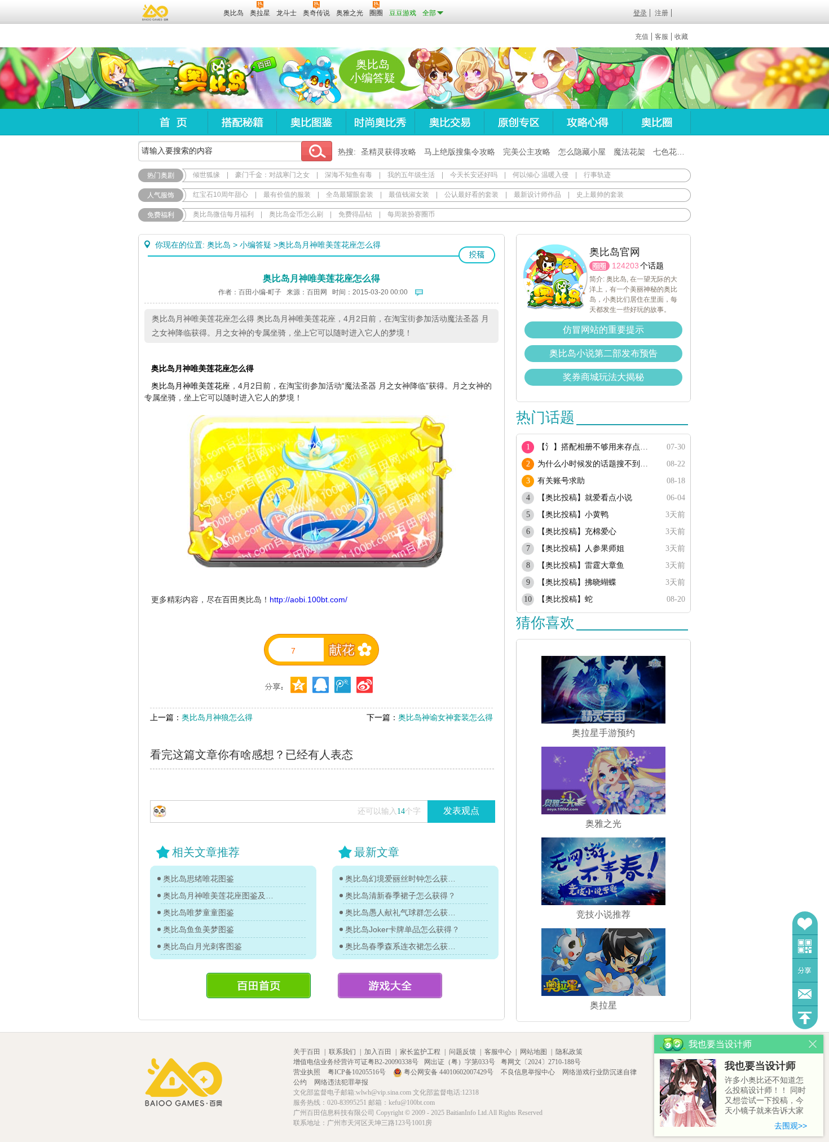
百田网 (198, 12)
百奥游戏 (155, 12)
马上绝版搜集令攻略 (459, 151)
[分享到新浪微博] (364, 685)
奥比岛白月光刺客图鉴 (202, 946)
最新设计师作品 (537, 195)
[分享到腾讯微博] (342, 685)
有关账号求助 (561, 481)
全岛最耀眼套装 (349, 195)
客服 (661, 37)
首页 (173, 122)
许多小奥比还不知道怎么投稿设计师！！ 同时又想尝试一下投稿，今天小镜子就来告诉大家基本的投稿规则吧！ (765, 1096)
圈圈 (599, 266)
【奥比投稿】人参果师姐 (580, 548)
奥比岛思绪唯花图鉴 (198, 878)
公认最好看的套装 (471, 195)
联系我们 (342, 1052)
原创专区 (518, 122)
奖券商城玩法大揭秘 (603, 377)
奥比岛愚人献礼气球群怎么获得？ (403, 912)
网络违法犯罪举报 (341, 1082)
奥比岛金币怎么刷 (296, 214)
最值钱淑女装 (409, 195)
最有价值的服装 (287, 195)
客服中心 (497, 1052)
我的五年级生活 (411, 175)
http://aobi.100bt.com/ (308, 599)
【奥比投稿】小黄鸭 (572, 514)
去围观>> (790, 1125)
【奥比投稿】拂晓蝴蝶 (576, 582)
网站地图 (533, 1052)
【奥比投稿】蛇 (565, 599)
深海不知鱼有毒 (348, 175)
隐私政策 (569, 1052)
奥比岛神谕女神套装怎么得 (445, 717)
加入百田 (377, 1052)
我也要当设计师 (760, 1066)
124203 (625, 265)
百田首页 (258, 985)
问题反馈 (805, 994)
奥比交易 (449, 122)
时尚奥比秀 (380, 122)
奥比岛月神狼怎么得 (217, 717)
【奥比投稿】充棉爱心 (576, 531)
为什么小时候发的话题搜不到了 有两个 (596, 464)
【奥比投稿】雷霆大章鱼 (580, 565)
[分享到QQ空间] (320, 685)
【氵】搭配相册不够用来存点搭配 (596, 447)
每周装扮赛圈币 (411, 214)
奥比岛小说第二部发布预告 (603, 353)
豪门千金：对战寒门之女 (272, 175)
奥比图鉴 (311, 122)
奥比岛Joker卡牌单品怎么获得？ (402, 929)
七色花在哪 (673, 151)
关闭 (813, 1044)
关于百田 (306, 1052)
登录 (640, 13)
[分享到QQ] (298, 685)
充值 (642, 37)
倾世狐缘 (206, 175)
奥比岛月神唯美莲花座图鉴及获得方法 (221, 895)
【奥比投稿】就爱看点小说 (584, 497)
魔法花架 (629, 151)
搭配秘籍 (242, 122)
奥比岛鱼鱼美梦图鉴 (198, 929)
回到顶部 (805, 1017)
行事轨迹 (597, 175)
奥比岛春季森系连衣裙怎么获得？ (403, 946)
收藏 (681, 37)
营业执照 (307, 1072)
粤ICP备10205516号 (357, 1072)
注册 (661, 13)
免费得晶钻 (355, 214)
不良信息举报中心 (529, 1072)
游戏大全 (390, 985)
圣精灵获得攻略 (388, 151)
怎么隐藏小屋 (582, 151)
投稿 (476, 254)
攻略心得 (587, 122)
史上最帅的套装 (600, 195)
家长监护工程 (420, 1052)
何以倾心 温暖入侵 (540, 175)
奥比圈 (656, 122)
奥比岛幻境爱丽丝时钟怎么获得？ (403, 878)
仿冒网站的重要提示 (603, 329)
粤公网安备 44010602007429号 (448, 1072)
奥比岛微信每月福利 (223, 214)
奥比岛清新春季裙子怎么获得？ (400, 895)
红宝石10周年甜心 (220, 195)
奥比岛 (208, 78)
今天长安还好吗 (473, 175)
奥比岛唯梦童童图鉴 (198, 912)
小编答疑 (255, 244)
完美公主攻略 (526, 151)
